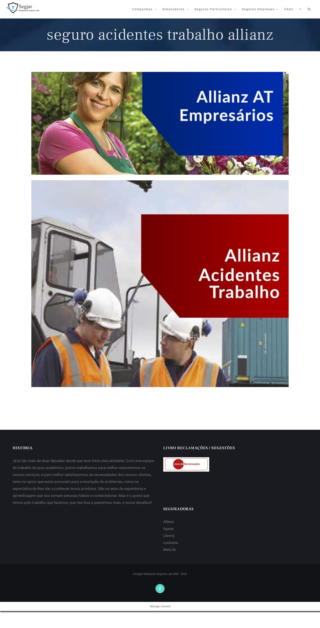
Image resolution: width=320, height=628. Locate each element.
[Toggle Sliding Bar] (300, 9)
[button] (309, 9)
